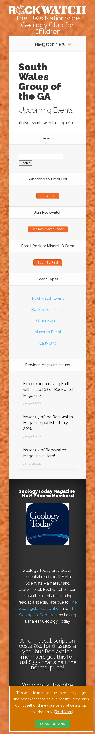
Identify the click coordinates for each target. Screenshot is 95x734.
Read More (63, 712)
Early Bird (47, 343)
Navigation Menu (50, 44)
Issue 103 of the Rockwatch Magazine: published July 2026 (48, 423)
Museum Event (47, 332)
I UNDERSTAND (52, 724)
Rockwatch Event (48, 298)
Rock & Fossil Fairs (48, 309)
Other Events (48, 320)
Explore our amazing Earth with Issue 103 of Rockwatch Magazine (49, 389)
